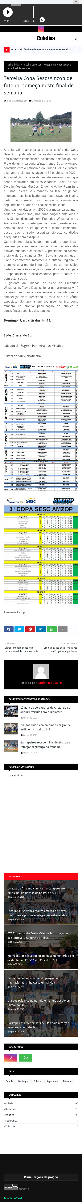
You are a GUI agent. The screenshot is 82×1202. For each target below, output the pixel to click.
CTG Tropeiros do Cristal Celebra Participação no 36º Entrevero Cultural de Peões (39, 935)
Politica (37, 1081)
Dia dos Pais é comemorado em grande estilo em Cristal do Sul (45, 727)
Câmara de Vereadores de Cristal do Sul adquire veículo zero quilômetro (45, 710)
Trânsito (67, 1081)
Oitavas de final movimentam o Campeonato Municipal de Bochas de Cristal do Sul (44, 50)
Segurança (52, 1081)
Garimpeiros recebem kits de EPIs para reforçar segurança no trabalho (45, 745)
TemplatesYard (13, 1198)
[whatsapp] (25, 1058)
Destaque (23, 1081)
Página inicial (13, 64)
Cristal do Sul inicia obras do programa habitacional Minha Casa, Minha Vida (33, 980)
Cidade (9, 1081)
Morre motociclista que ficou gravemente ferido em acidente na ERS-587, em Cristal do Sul (41, 958)
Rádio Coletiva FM (17, 100)
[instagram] (41, 29)
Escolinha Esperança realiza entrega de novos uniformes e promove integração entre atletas (37, 913)
